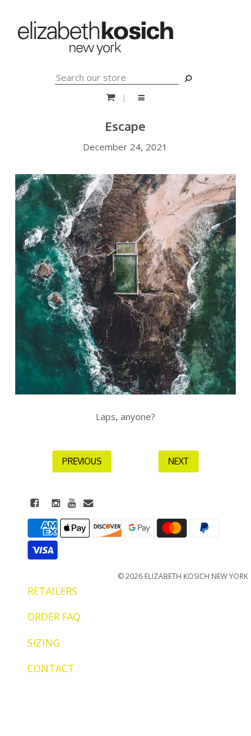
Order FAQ (53, 616)
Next (178, 461)
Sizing (43, 643)
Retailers (52, 591)
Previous (82, 461)
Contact (50, 668)
